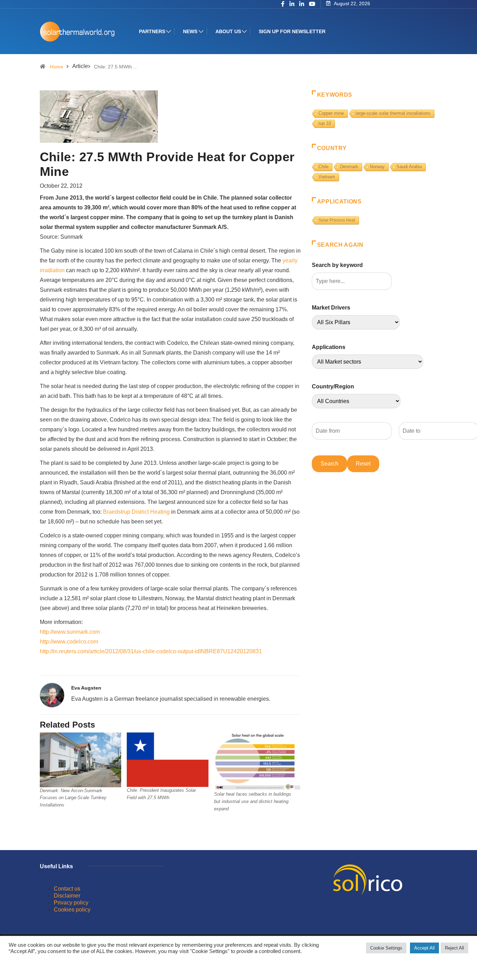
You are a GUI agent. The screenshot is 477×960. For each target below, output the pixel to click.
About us (228, 31)
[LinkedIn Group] (291, 4)
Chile (323, 166)
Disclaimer (67, 896)
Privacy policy (71, 903)
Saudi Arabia (409, 166)
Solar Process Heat (336, 220)
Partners (152, 31)
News (190, 31)
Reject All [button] (454, 948)
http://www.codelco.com (69, 642)
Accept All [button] (424, 948)
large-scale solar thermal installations (393, 113)
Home (56, 66)
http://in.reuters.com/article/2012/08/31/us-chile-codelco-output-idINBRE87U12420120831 (151, 651)
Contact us (67, 889)
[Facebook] (283, 4)
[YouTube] (312, 4)
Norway (377, 166)
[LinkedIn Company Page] (301, 4)
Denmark (349, 166)
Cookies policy (72, 910)
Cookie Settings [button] (386, 948)
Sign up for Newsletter (292, 31)
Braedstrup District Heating (136, 512)
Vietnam (326, 176)
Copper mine (331, 113)
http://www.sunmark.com (70, 632)
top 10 (324, 123)
